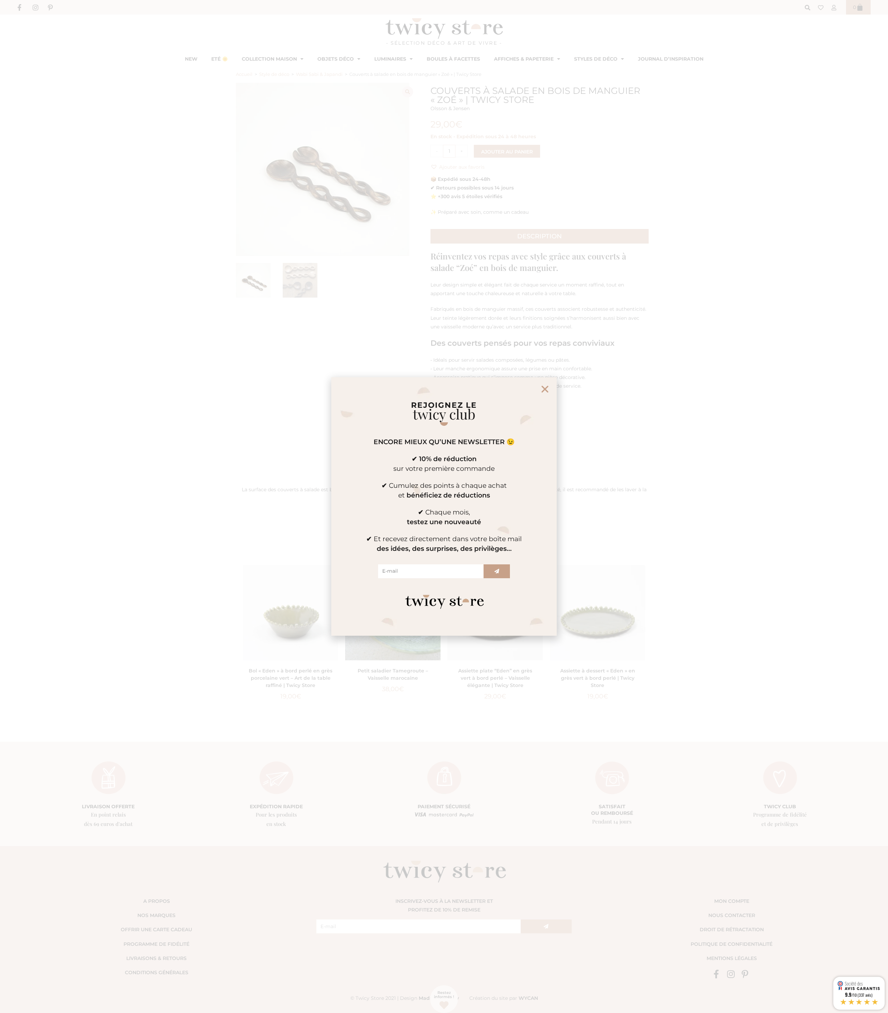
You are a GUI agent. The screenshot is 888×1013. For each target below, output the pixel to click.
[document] (444, 506)
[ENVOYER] (497, 571)
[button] (545, 389)
